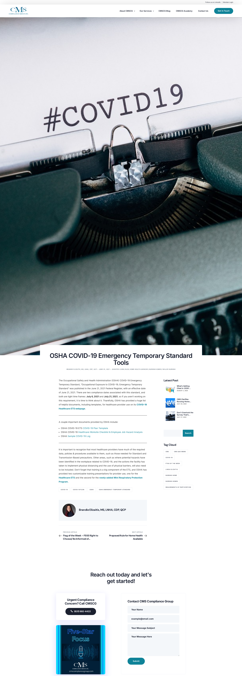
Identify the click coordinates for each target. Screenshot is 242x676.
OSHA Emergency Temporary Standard (114, 489)
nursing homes (172, 481)
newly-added (106, 477)
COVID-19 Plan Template (95, 428)
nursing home (171, 475)
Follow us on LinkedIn (213, 2)
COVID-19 (64, 489)
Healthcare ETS (67, 477)
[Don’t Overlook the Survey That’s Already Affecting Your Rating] (170, 416)
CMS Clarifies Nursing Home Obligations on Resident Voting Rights (184, 400)
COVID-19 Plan (78, 489)
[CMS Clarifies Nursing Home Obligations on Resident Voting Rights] (170, 403)
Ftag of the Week (173, 463)
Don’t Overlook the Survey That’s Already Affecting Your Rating (185, 413)
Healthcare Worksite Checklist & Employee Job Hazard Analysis (110, 432)
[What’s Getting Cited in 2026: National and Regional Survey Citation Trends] (170, 389)
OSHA (92, 489)
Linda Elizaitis (172, 469)
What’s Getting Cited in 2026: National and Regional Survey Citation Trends (184, 387)
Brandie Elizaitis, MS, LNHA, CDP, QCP (82, 369)
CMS (167, 451)
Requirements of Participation (178, 487)
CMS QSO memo (180, 451)
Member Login (228, 2)
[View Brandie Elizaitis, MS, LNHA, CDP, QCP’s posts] (69, 510)
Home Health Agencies (139, 369)
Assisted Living (118, 369)
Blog (127, 369)
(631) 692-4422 (82, 611)
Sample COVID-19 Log (79, 436)
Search (188, 433)
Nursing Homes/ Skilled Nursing (162, 369)
